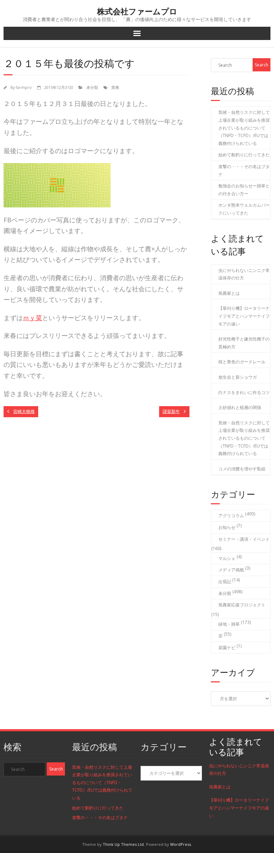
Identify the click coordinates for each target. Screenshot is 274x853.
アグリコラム (231, 516)
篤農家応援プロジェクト (241, 605)
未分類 (92, 87)
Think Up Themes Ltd (123, 844)
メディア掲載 (231, 570)
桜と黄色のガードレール (241, 362)
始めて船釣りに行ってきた (244, 155)
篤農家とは (229, 293)
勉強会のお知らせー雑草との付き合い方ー (244, 190)
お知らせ (226, 527)
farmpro (24, 87)
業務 (115, 87)
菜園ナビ (226, 648)
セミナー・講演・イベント (244, 539)
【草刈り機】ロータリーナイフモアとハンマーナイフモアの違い (244, 316)
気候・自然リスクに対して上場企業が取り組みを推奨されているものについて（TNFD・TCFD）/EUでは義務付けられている (244, 127)
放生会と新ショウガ (237, 377)
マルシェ (226, 558)
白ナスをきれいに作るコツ (244, 392)
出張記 (224, 582)
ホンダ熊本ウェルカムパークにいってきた (244, 209)
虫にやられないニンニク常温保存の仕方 (244, 274)
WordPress (180, 844)
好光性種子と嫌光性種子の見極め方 (244, 343)
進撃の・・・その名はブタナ (244, 170)
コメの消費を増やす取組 (241, 469)
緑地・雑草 (229, 624)
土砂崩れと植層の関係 (239, 407)
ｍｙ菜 (32, 317)
